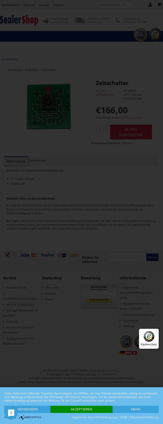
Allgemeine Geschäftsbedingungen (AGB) (100, 417)
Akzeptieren (81, 409)
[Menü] (156, 331)
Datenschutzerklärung (144, 417)
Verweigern (27, 409)
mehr (135, 409)
